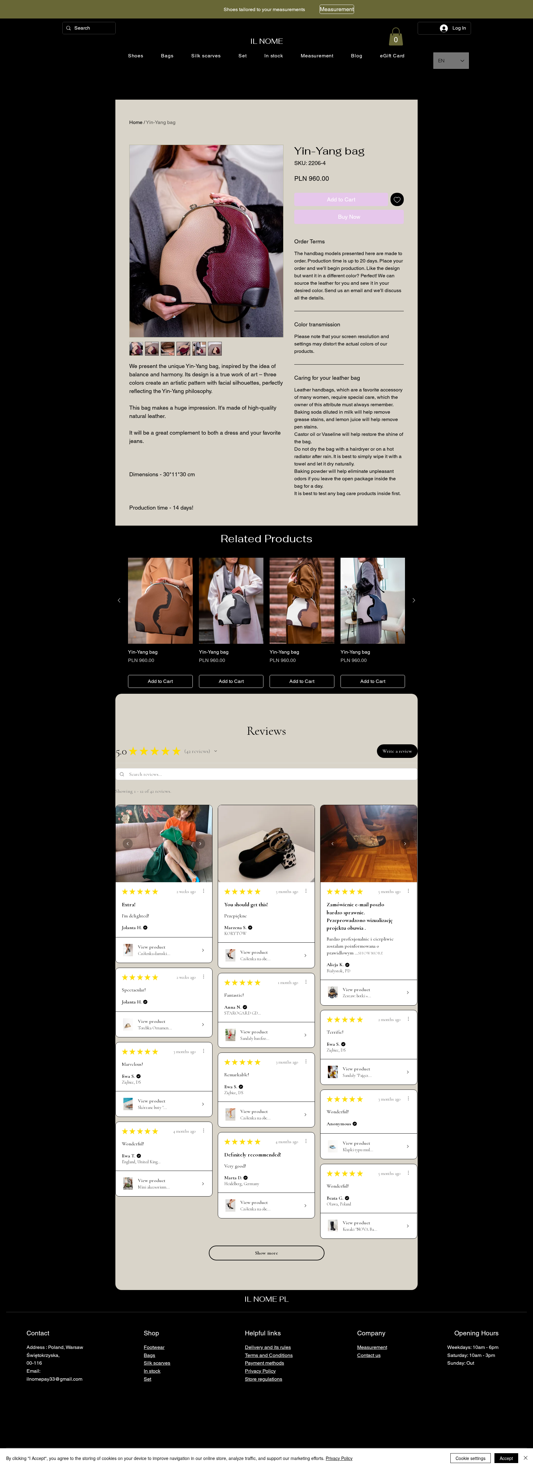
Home (136, 122)
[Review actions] (203, 891)
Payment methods (264, 1363)
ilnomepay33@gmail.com (54, 1379)
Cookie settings (470, 1458)
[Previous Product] (119, 600)
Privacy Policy (339, 1458)
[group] (266, 622)
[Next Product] (414, 600)
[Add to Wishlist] (397, 199)
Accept (506, 1458)
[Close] (525, 1458)
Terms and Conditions (269, 1355)
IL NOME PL (266, 1299)
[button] (395, 36)
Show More (370, 953)
